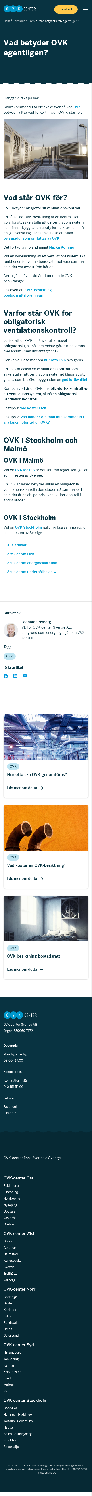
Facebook (11, 1107)
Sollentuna (25, 1421)
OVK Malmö (25, 470)
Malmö (9, 1385)
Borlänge (10, 1297)
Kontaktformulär (16, 1081)
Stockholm (11, 1441)
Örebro (9, 1225)
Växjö (7, 1391)
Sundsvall (11, 1323)
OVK (32, 21)
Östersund (11, 1336)
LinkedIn (10, 1113)
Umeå (8, 1329)
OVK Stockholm (28, 527)
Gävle (8, 1304)
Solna (8, 1434)
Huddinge (25, 1415)
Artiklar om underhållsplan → (32, 572)
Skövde (9, 1267)
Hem (7, 21)
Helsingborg (12, 1353)
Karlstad (10, 1310)
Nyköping (10, 1205)
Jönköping (11, 1359)
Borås (8, 1241)
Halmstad (11, 1254)
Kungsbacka (13, 1261)
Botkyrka (10, 1408)
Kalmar (9, 1366)
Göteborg (10, 1248)
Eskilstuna (11, 1186)
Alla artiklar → (19, 545)
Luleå (8, 1316)
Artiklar (19, 21)
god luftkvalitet (74, 379)
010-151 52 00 (13, 1087)
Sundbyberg (23, 1434)
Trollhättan (11, 1274)
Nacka (8, 1428)
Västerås (10, 1218)
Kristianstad (12, 1372)
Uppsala (9, 1212)
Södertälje (11, 1447)
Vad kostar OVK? (34, 408)
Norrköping (12, 1199)
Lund (7, 1379)
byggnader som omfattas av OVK (31, 238)
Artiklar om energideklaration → (34, 563)
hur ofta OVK (55, 360)
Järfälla (9, 1421)
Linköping (11, 1192)
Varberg (9, 1280)
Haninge (10, 1415)
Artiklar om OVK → (23, 554)
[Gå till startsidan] (20, 9)
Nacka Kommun (63, 247)
